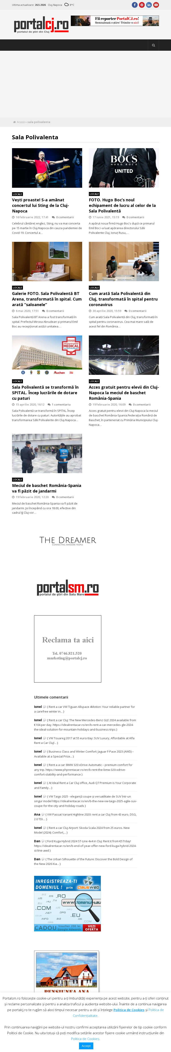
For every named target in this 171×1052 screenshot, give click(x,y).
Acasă (21, 122)
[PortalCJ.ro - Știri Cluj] (41, 31)
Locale (17, 194)
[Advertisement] (85, 84)
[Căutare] (153, 45)
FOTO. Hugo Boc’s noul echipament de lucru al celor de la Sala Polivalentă (122, 205)
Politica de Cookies (129, 1010)
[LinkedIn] (149, 5)
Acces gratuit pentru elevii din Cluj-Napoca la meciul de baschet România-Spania (124, 392)
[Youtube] (156, 5)
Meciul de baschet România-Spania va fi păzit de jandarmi (46, 488)
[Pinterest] (142, 5)
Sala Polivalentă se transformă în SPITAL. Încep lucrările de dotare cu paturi (45, 392)
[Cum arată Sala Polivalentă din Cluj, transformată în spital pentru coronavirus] (124, 261)
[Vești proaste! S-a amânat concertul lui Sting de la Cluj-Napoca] (47, 168)
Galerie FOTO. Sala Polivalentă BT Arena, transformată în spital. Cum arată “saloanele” (47, 299)
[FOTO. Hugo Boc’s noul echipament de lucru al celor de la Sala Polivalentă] (124, 168)
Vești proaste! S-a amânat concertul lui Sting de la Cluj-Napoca (40, 205)
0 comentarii (65, 217)
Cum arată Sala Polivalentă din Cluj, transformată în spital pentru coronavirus (123, 299)
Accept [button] (86, 1046)
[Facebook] (135, 5)
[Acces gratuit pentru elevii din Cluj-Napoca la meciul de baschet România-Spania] (124, 355)
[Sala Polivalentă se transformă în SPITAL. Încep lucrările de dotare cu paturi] (47, 355)
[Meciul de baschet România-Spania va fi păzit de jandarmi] (47, 453)
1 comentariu (61, 404)
